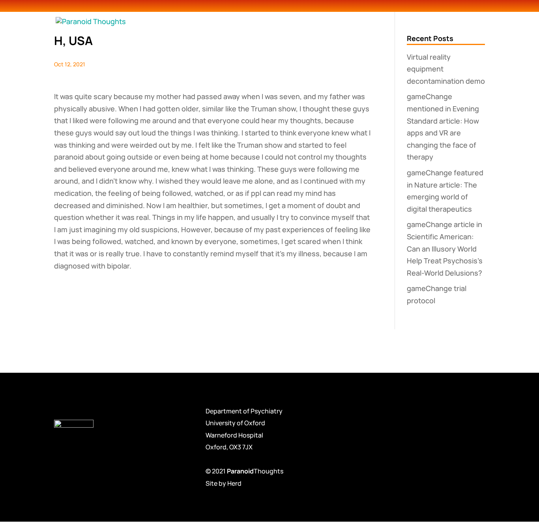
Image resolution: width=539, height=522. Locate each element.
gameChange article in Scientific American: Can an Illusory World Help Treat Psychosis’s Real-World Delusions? (445, 248)
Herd (234, 483)
